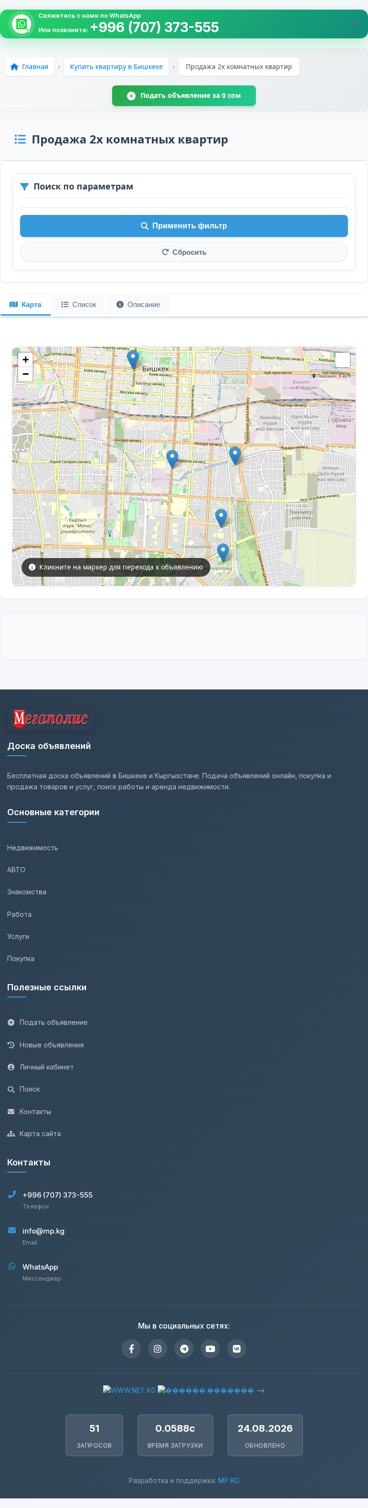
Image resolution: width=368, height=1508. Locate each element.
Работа (19, 914)
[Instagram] (157, 1348)
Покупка (20, 958)
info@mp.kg (44, 1230)
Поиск (30, 1089)
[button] (133, 359)
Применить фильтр (189, 226)
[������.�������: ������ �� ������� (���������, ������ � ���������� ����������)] (206, 1390)
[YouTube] (210, 1348)
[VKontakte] (236, 1348)
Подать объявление (54, 1022)
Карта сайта (40, 1133)
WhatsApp (40, 1266)
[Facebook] (131, 1348)
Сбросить (189, 252)
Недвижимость (32, 847)
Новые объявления (52, 1045)
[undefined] (342, 360)
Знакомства (26, 892)
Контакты (35, 1111)
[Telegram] (184, 1348)
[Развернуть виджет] (354, 24)
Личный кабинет (47, 1067)
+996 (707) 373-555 (154, 28)
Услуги (18, 936)
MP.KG (229, 1480)
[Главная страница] (50, 721)
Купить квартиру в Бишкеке (116, 66)
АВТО (16, 870)
